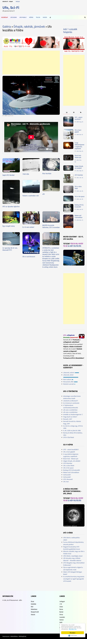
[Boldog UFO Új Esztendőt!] (68, 205)
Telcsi (38, 17)
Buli (32, 607)
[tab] (66, 112)
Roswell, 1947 (67, 419)
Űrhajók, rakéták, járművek (29, 26)
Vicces (45, 17)
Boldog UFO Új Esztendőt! (79, 206)
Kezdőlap (4, 17)
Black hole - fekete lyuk (78, 156)
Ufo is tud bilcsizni (28, 257)
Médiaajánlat (22, 636)
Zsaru (61, 607)
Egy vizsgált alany (8, 226)
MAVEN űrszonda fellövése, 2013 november (51, 226)
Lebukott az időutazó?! (70, 401)
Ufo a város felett (68, 466)
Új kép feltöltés (74, 246)
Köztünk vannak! (68, 384)
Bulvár (61, 612)
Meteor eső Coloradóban (78, 216)
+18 (60, 604)
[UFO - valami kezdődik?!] (68, 118)
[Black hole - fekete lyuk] (68, 156)
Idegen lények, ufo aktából (79, 167)
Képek (31, 17)
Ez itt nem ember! (28, 227)
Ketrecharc (34, 609)
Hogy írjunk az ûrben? (70, 417)
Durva (61, 609)
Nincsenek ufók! (68, 382)
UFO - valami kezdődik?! (78, 118)
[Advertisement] (31, 62)
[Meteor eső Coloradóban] (68, 216)
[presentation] (66, 112)
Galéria (6, 26)
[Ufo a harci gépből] (68, 130)
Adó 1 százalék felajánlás (70, 31)
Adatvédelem (14, 636)
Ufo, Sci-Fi (10, 7)
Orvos (61, 614)
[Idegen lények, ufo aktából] (68, 166)
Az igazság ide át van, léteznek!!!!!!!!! (10, 249)
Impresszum (6, 636)
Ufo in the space (79, 196)
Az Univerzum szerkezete (71, 403)
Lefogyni (62, 601)
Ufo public (23, 17)
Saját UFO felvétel (8, 175)
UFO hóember (79, 175)
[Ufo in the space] (68, 197)
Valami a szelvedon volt (30, 196)
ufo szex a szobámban (70, 410)
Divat (32, 601)
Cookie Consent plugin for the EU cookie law (72, 636)
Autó (60, 622)
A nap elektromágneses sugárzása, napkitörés (79, 146)
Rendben (72, 633)
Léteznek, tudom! (69, 373)
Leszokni (62, 617)
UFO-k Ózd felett (68, 437)
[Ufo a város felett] (68, 187)
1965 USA (25, 174)
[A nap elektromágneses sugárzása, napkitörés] (68, 143)
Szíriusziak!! (67, 475)
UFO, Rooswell (68, 479)
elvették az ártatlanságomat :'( (73, 414)
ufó (43, 194)
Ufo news (13, 17)
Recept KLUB (35, 612)
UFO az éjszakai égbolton (11, 207)
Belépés (18, 1)
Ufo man (66, 482)
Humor (61, 620)
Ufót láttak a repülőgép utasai (72, 556)
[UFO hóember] (68, 175)
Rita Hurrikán (46, 173)
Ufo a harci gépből (78, 131)
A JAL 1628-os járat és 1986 (72, 430)
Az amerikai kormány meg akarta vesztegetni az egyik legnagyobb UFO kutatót (73, 579)
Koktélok (33, 604)
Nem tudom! (67, 379)
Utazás (33, 614)
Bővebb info (72, 629)
